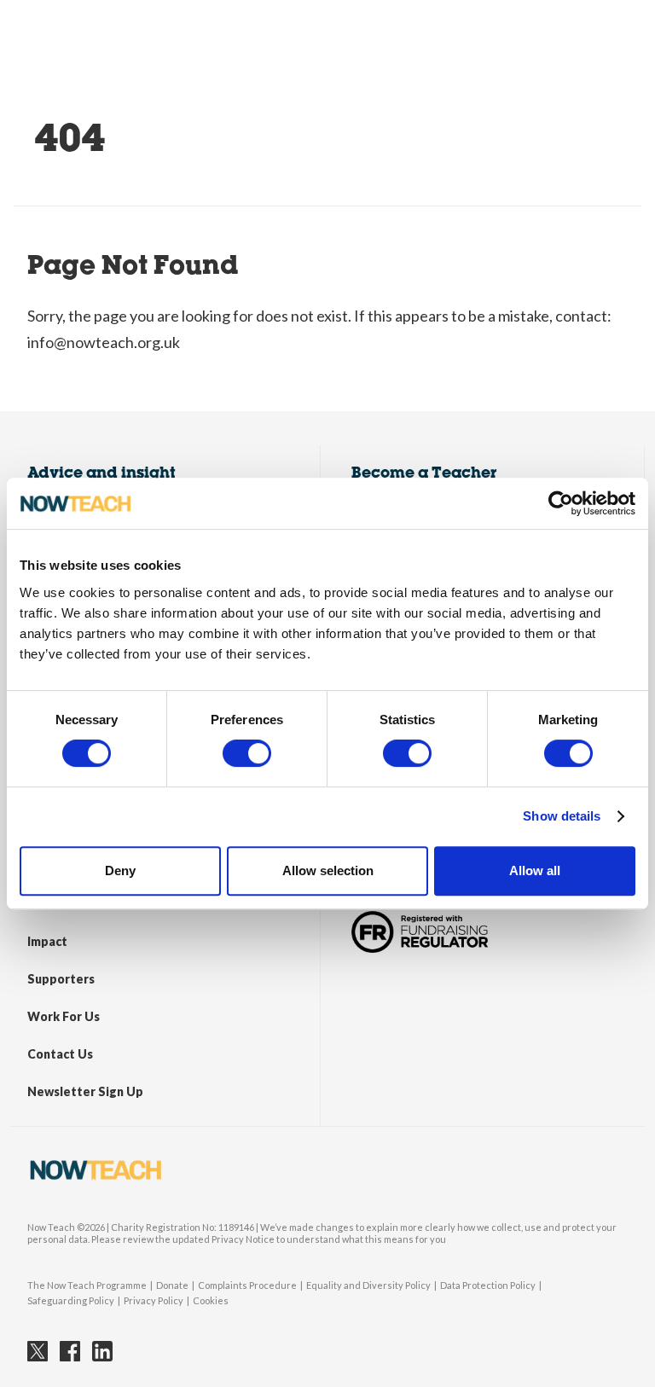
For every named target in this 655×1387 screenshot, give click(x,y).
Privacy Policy (153, 1300)
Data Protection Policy (488, 1285)
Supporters (61, 979)
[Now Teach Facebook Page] (70, 1351)
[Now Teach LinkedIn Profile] (102, 1351)
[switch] (247, 753)
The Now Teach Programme (87, 1285)
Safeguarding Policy (70, 1300)
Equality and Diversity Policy (368, 1285)
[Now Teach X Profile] (37, 1351)
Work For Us (63, 1016)
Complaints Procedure (247, 1285)
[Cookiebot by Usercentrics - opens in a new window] (560, 503)
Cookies (211, 1300)
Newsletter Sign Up (85, 1091)
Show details (561, 816)
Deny (120, 870)
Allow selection (328, 870)
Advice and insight (101, 472)
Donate (172, 1285)
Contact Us (60, 1054)
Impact (47, 941)
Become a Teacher (424, 472)
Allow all (534, 870)
